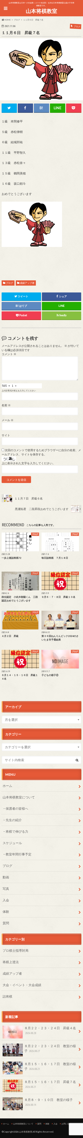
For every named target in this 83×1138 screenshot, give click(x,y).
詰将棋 (7, 996)
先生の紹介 (14, 820)
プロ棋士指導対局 (15, 950)
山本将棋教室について (19, 797)
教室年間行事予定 (18, 854)
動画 (6, 877)
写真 (6, 888)
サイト (6, 435)
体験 (6, 911)
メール (7, 420)
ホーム (7, 786)
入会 (6, 900)
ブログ (9, 282)
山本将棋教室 (41, 11)
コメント (9, 354)
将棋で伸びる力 (17, 831)
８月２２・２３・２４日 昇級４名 (50, 1030)
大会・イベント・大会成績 (22, 985)
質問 (6, 923)
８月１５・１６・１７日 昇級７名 (50, 1084)
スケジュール (12, 843)
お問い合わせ (67, 1123)
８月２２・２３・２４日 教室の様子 (50, 1048)
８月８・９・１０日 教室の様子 (48, 1102)
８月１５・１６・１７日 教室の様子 (50, 1066)
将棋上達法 (11, 962)
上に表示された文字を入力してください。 (28, 463)
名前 (6, 405)
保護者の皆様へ (17, 808)
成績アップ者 (27, 282)
